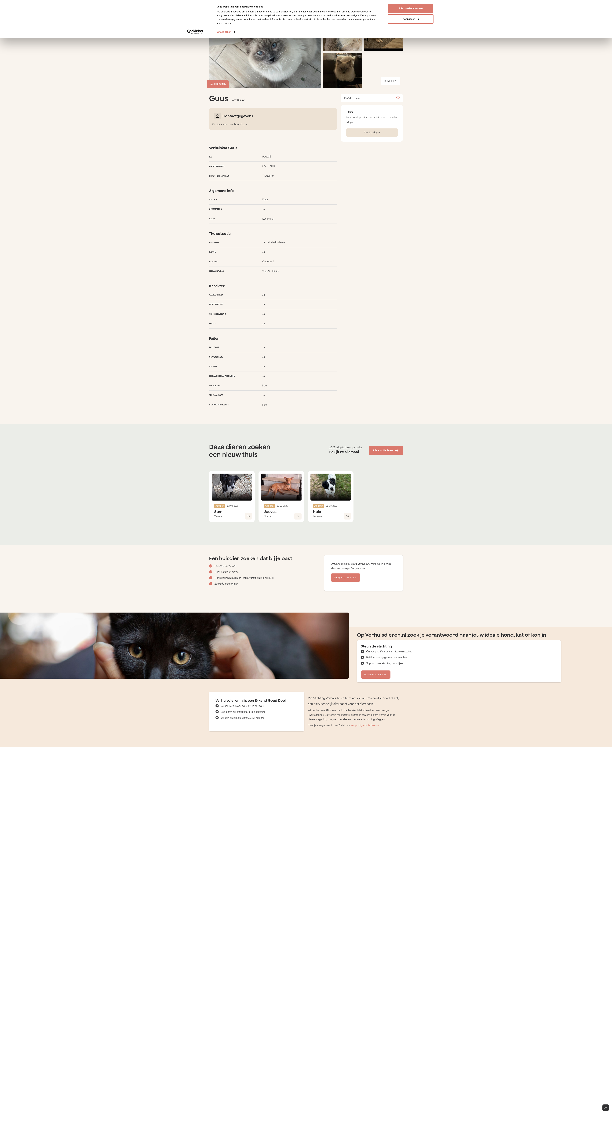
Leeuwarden (319, 516)
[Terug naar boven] (605, 1107)
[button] (342, 70)
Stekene (267, 516)
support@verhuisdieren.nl (365, 725)
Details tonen (223, 31)
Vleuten (218, 516)
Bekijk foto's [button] (390, 81)
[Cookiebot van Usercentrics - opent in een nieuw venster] (195, 32)
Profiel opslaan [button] (352, 98)
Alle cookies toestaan (411, 8)
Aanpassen (409, 19)
